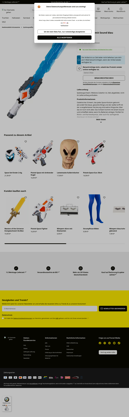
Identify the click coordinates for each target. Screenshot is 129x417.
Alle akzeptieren (64, 37)
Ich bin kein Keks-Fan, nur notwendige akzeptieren (64, 32)
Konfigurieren (64, 25)
